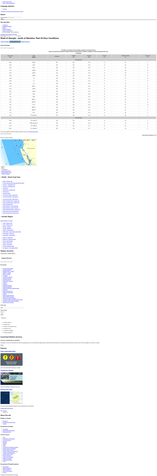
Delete (2, 313)
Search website (3, 17)
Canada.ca (5, 25)
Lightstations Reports (5, 171)
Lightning (5, 282)
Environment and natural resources (10, 447)
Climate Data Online (33, 131)
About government (7, 432)
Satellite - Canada (7, 273)
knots (34, 57)
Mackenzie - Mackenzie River (9, 239)
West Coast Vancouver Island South (11, 213)
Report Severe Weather (8, 268)
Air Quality (5, 275)
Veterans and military (7, 460)
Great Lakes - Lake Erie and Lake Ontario (12, 231)
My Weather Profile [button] (4, 34)
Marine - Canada (6, 274)
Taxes (4, 446)
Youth (4, 461)
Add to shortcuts (4, 253)
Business (5, 441)
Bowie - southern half (7, 181)
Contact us (5, 421)
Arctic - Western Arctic (8, 225)
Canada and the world (8, 454)
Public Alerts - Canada (8, 281)
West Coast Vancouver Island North (10, 211)
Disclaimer (79, 53)
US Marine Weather (5, 173)
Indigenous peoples (7, 458)
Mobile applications (7, 468)
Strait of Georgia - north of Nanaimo (10, 206)
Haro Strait (5, 188)
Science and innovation (8, 457)
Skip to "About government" (9, 3)
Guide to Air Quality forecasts (9, 298)
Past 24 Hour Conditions (15, 41)
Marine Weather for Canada (6, 220)
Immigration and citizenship (9, 438)
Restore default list (8, 332)
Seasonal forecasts (7, 278)
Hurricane (5, 284)
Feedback (6, 408)
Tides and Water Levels (6, 172)
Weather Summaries (7, 285)
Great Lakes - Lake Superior (9, 235)
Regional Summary (25, 41)
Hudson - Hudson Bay (8, 237)
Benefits (5, 443)
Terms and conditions (7, 471)
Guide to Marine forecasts (8, 297)
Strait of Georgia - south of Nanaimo (10, 207)
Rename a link (7, 328)
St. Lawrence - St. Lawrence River (10, 248)
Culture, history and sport (8, 450)
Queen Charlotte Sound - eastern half (11, 201)
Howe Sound (6, 191)
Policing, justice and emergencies (10, 451)
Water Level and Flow (7, 291)
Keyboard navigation (8, 330)
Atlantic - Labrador (7, 226)
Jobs (4, 437)
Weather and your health (8, 302)
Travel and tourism (7, 440)
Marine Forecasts (6, 29)
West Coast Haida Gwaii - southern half (11, 209)
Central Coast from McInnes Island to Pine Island (13, 183)
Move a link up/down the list (10, 326)
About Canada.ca (7, 469)
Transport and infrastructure (9, 453)
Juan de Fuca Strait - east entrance (10, 196)
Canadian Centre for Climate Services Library (13, 299)
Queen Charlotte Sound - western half (11, 202)
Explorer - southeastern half (9, 186)
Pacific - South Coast (7, 30)
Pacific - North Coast (7, 242)
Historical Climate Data (8, 292)
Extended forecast (7, 280)
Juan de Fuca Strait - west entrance (10, 199)
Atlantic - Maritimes (7, 228)
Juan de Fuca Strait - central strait (10, 195)
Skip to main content (7, 1)
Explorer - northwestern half (9, 184)
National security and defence (9, 448)
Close (2, 345)
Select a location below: (5, 133)
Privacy (4, 472)
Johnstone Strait (6, 193)
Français (5, 9)
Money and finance (7, 455)
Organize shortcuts (11, 253)
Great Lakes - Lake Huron (8, 233)
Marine (4, 28)
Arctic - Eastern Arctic (7, 223)
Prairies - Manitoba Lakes (8, 246)
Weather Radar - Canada (8, 271)
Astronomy (5, 289)
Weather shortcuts (13, 34)
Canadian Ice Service (7, 277)
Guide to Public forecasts (8, 295)
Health (4, 444)
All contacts (5, 429)
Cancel (5, 310)
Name (1, 307)
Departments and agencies (9, 430)
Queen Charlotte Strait (8, 204)
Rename (2, 311)
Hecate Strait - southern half (9, 190)
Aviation (5, 294)
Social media (6, 466)
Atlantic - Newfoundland (8, 230)
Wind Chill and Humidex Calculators (11, 301)
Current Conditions (5, 41)
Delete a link (7, 324)
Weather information (7, 26)
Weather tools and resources (9, 422)
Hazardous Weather (7, 287)
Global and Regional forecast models (11, 288)
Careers (4, 424)
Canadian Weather (7, 270)
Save (2, 310)
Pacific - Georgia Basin (8, 241)
